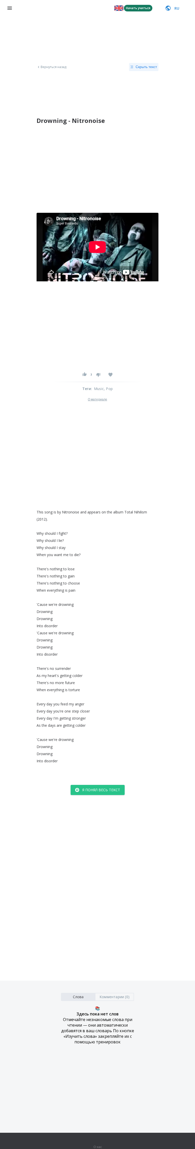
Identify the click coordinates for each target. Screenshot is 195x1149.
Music (99, 388)
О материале (97, 399)
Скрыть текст (146, 67)
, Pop (108, 388)
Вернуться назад (54, 67)
